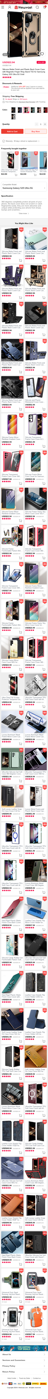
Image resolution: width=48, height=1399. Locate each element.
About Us (6, 1354)
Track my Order (24, 1378)
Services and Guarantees (13, 1360)
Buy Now (36, 131)
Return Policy (8, 1372)
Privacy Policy (8, 1366)
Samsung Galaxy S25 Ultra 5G (18, 188)
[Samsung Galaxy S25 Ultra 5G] (24, 1348)
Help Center (11, 1378)
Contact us (37, 1378)
